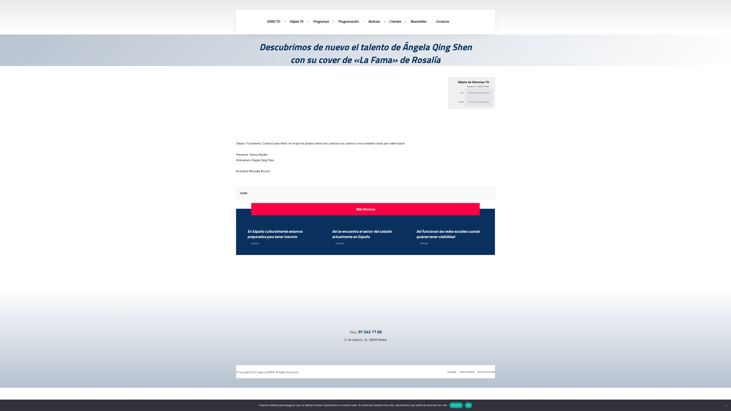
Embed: (461, 101)
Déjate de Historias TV (473, 82)
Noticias (255, 243)
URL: (462, 92)
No (468, 405)
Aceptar (456, 405)
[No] (726, 405)
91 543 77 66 (370, 332)
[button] (476, 21)
